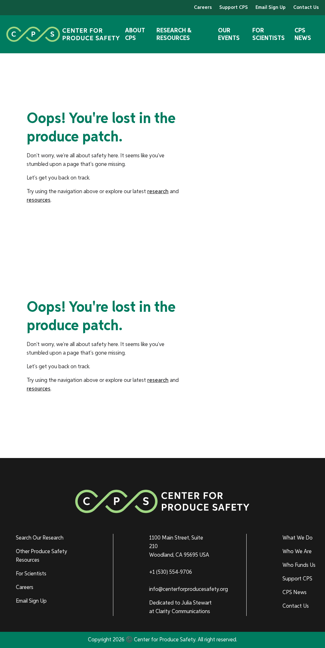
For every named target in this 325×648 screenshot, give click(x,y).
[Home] (63, 34)
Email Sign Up (270, 7)
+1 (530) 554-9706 (170, 572)
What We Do (297, 538)
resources (38, 200)
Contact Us (306, 7)
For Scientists (268, 34)
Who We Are (297, 551)
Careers (203, 7)
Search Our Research (39, 538)
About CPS (135, 34)
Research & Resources (173, 34)
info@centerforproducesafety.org (188, 589)
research (158, 191)
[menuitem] (47, 538)
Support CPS (233, 7)
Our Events (229, 34)
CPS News (303, 34)
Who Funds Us (298, 565)
